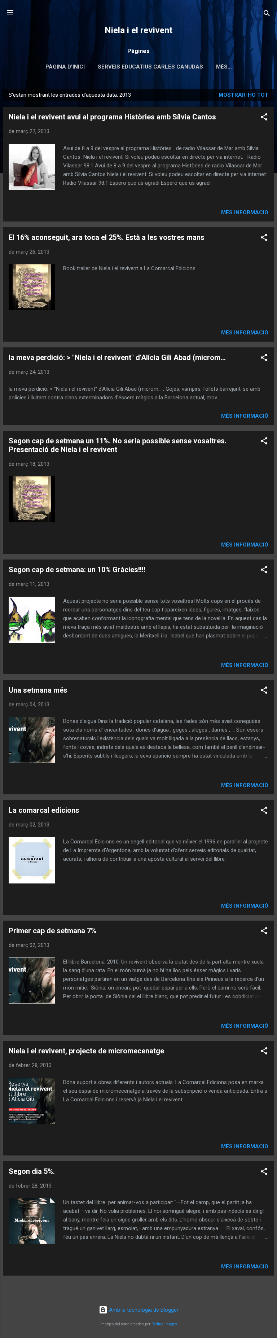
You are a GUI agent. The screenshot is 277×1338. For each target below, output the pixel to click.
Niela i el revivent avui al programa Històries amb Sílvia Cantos (112, 117)
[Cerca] (267, 15)
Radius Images (164, 1324)
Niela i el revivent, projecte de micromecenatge (86, 1051)
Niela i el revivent (138, 30)
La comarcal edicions (44, 810)
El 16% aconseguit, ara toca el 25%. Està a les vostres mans (107, 237)
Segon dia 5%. (32, 1171)
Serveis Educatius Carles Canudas (150, 66)
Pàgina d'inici (65, 66)
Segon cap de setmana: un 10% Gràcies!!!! (77, 569)
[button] (264, 118)
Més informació (244, 212)
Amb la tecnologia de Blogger (143, 1310)
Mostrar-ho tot (243, 95)
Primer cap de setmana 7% (52, 930)
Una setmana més (38, 690)
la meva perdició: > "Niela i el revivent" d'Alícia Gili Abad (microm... (117, 357)
